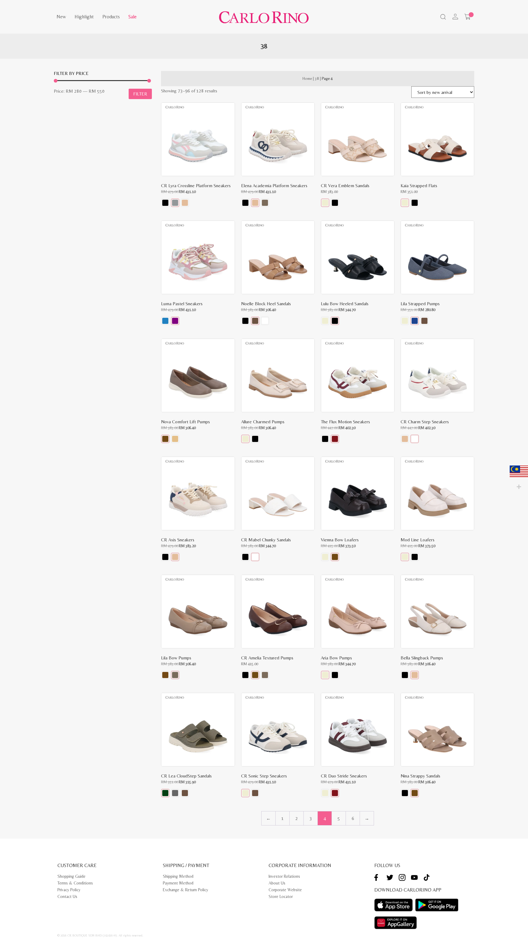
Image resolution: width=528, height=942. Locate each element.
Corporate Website (285, 889)
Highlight (84, 17)
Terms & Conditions (75, 883)
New (61, 17)
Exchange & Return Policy (185, 889)
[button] (165, 202)
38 (317, 78)
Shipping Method (178, 876)
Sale (132, 17)
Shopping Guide (71, 876)
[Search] (442, 17)
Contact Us (67, 896)
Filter (140, 93)
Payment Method (178, 883)
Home (307, 78)
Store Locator (281, 896)
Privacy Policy (68, 889)
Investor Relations (284, 876)
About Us (277, 883)
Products (111, 17)
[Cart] (467, 17)
